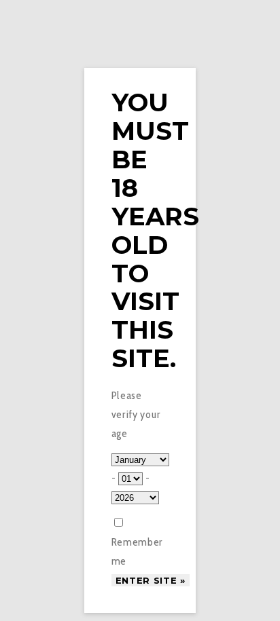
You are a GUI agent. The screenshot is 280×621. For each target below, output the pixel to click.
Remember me (137, 551)
